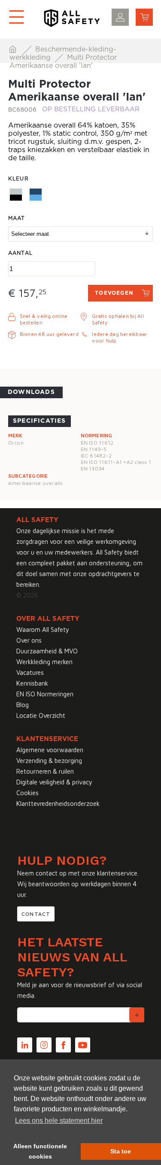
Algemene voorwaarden (49, 749)
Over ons (29, 640)
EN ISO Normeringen (44, 694)
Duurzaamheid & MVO (47, 651)
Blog (22, 704)
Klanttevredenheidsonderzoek (58, 803)
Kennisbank (32, 683)
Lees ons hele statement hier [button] (59, 1120)
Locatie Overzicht (40, 715)
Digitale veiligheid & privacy (54, 782)
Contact (35, 914)
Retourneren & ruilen (45, 771)
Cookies (27, 792)
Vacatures (30, 672)
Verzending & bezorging (49, 760)
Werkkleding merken (44, 661)
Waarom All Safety (42, 629)
